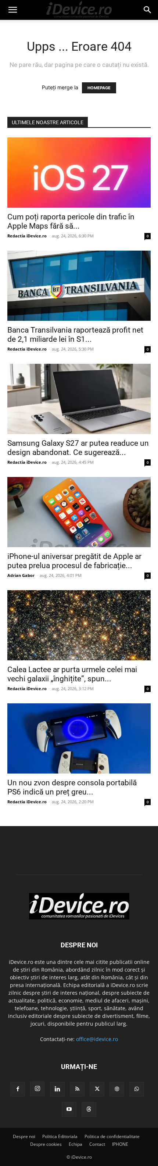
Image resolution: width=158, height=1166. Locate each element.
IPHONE (120, 1144)
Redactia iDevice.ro (27, 235)
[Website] (116, 1089)
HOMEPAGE (99, 87)
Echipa (75, 1144)
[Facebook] (17, 1089)
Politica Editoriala (60, 1136)
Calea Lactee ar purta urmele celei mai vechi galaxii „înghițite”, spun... (72, 674)
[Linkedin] (57, 1089)
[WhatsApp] (136, 1089)
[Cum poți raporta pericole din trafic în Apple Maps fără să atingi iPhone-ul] (79, 172)
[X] (97, 1089)
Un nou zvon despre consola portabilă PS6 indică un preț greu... (72, 787)
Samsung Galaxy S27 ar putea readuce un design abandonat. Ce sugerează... (78, 448)
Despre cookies (46, 1144)
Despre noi (24, 1136)
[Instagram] (37, 1088)
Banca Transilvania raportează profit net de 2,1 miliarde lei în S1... (75, 335)
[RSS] (77, 1089)
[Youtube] (69, 1109)
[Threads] (89, 1109)
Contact (97, 1144)
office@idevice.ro (97, 1039)
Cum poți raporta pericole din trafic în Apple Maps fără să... (70, 221)
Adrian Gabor (21, 575)
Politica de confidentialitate (112, 1136)
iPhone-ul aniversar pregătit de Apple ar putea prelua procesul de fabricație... (74, 561)
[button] (12, 10)
